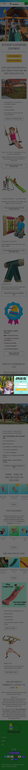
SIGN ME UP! (21, 389)
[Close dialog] (27, 377)
